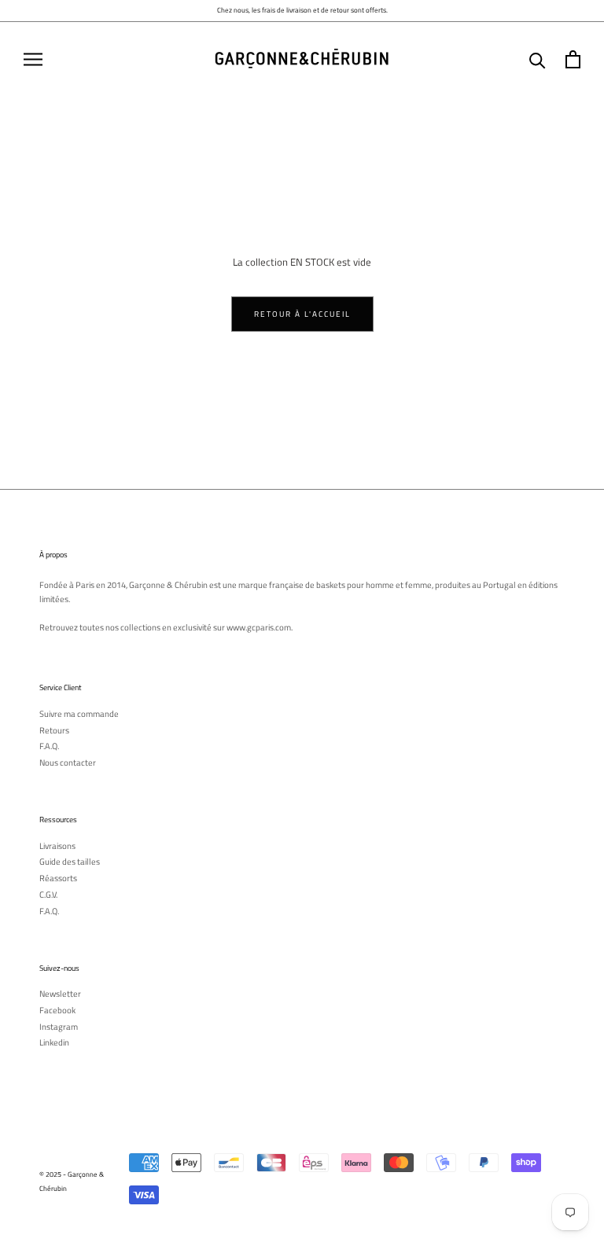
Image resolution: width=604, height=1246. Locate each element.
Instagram (58, 1027)
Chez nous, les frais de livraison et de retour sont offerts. (302, 10)
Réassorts (58, 878)
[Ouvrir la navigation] (33, 59)
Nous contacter (67, 762)
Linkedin (54, 1042)
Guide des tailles (69, 862)
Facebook (57, 1010)
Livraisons (57, 846)
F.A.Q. (49, 746)
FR (574, 33)
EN (586, 33)
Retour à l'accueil (302, 314)
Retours (54, 730)
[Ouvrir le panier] (572, 59)
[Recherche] (537, 59)
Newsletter (60, 994)
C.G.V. (48, 895)
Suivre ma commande (79, 714)
